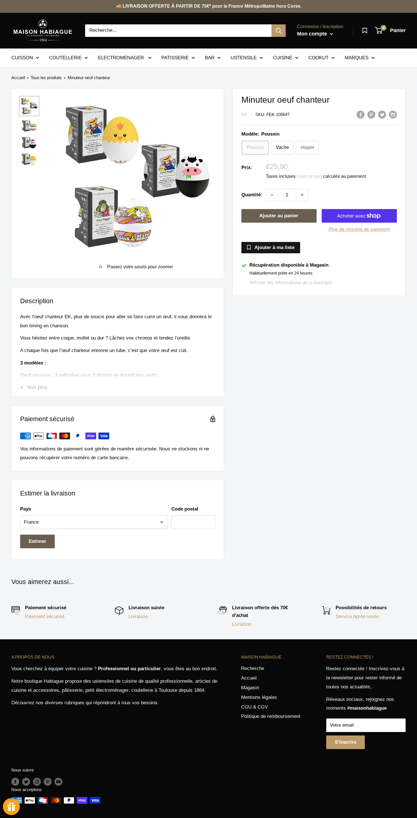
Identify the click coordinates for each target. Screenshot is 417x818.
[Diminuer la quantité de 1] (272, 195)
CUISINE (282, 57)
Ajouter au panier (278, 215)
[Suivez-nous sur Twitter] (26, 781)
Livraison (138, 616)
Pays (25, 509)
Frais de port (309, 176)
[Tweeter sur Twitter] (382, 114)
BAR (209, 57)
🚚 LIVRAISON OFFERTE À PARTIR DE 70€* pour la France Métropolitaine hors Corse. (209, 6)
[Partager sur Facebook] (361, 114)
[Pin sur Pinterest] (371, 114)
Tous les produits (46, 77)
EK (244, 114)
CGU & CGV (254, 707)
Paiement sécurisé (44, 616)
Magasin (250, 687)
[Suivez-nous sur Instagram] (37, 781)
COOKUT (318, 57)
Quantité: (251, 195)
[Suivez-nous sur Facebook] (15, 781)
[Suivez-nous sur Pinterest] (48, 781)
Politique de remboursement (270, 716)
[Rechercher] (278, 30)
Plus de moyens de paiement (359, 229)
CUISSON (22, 57)
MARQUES (356, 57)
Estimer (37, 541)
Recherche (252, 668)
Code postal (184, 509)
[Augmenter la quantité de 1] (302, 195)
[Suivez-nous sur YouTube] (58, 781)
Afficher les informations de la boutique (290, 283)
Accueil (18, 77)
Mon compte (312, 34)
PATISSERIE (175, 57)
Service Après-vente (357, 616)
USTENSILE (244, 57)
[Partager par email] (393, 114)
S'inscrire (345, 742)
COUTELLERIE (65, 57)
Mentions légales (259, 697)
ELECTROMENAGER (121, 57)
